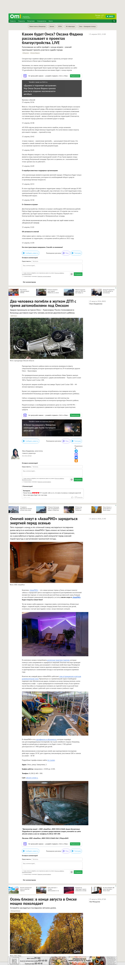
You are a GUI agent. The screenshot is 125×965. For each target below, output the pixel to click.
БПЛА (60, 26)
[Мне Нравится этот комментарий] (72, 497)
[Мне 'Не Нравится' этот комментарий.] (75, 497)
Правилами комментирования (44, 276)
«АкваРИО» (34, 590)
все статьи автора (27, 455)
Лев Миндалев (94, 902)
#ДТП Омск (14, 316)
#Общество (26, 53)
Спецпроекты (41, 21)
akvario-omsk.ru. (32, 778)
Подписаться (75, 76)
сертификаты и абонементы (46, 739)
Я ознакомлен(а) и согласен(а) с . (37, 276)
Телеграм (77, 253)
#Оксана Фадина (34, 53)
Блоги (51, 21)
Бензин (52, 26)
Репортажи (31, 21)
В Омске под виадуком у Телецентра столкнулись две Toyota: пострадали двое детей (40, 428)
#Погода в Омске (15, 911)
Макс (67, 253)
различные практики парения (58, 660)
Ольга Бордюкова (95, 304)
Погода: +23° (99, 16)
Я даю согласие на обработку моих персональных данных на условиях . (43, 273)
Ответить (80, 497)
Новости (13, 21)
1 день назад (26, 497)
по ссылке (51, 760)
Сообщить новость (31, 253)
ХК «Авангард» (70, 26)
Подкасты (21, 21)
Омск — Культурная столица (87, 26)
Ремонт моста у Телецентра (37, 26)
